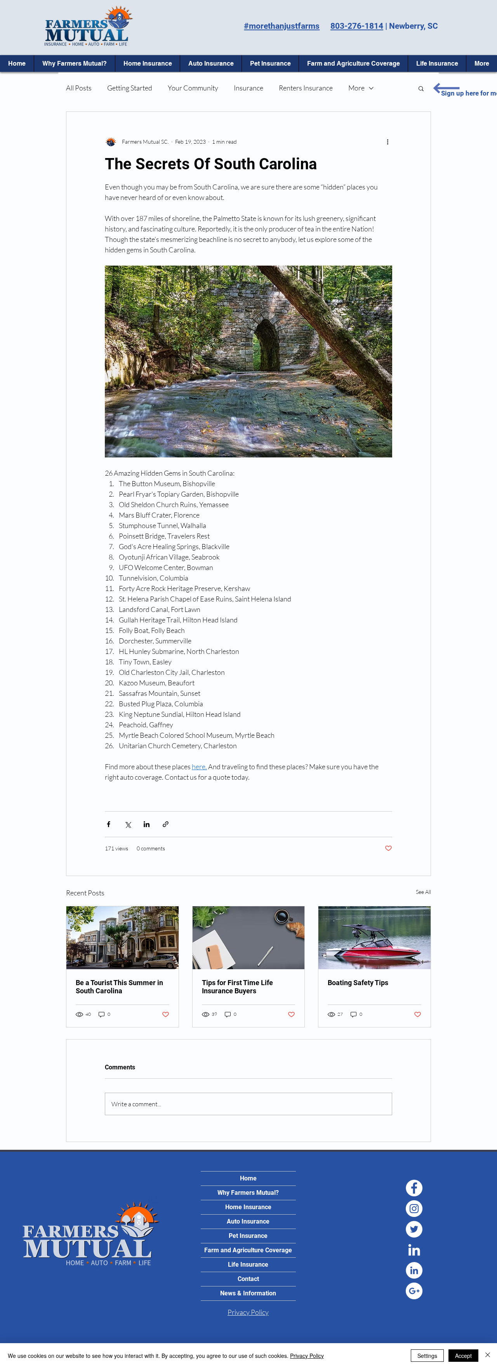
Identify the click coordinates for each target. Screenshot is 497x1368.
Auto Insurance (248, 1221)
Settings (427, 1355)
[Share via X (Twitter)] (127, 824)
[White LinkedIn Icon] (414, 1249)
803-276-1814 (356, 26)
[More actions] (387, 141)
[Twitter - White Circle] (414, 1229)
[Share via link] (165, 824)
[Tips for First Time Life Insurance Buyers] (249, 937)
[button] (421, 88)
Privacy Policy (307, 1355)
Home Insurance (248, 1207)
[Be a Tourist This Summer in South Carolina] (122, 937)
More (356, 87)
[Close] (487, 1355)
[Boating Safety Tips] (374, 937)
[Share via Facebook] (108, 824)
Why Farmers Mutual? (248, 1192)
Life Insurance (248, 1264)
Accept (463, 1355)
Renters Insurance (306, 87)
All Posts (79, 87)
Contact (248, 1279)
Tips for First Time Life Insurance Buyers (237, 987)
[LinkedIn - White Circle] (414, 1270)
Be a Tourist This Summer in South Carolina (119, 987)
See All (423, 891)
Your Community (193, 87)
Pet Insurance (248, 1235)
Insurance (248, 87)
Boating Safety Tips (358, 983)
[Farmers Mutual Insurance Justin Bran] (414, 1188)
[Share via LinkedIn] (146, 824)
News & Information (248, 1293)
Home (248, 1178)
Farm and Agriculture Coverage (248, 1250)
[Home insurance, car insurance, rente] (414, 1208)
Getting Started (129, 87)
